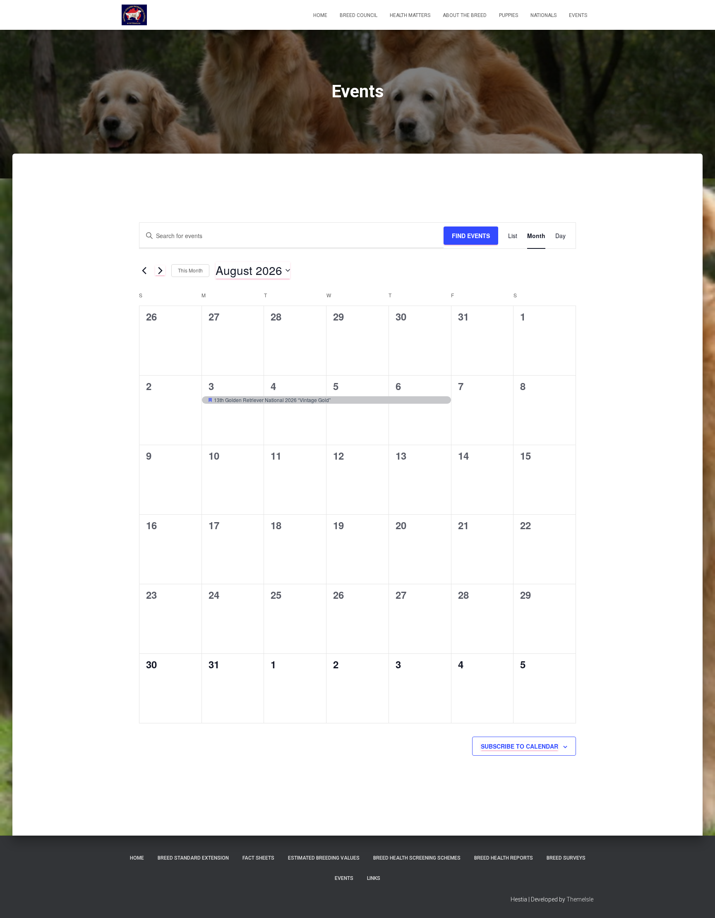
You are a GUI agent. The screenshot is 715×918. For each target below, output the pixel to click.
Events (344, 878)
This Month (190, 270)
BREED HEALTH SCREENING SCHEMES (417, 858)
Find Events (471, 235)
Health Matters (410, 15)
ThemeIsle (579, 899)
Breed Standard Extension (193, 858)
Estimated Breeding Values (324, 858)
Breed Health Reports (503, 858)
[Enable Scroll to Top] (698, 901)
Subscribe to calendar (519, 746)
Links (373, 878)
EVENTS (578, 15)
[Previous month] (144, 270)
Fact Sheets (258, 858)
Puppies (508, 15)
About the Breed (465, 15)
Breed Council (358, 15)
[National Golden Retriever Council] (134, 15)
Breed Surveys (566, 858)
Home (320, 15)
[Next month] (160, 270)
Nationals (543, 15)
